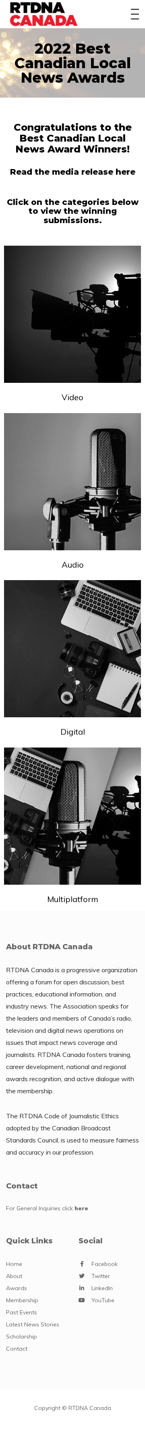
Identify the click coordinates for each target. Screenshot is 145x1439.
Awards (16, 1288)
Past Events (21, 1312)
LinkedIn (102, 1288)
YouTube (102, 1300)
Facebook (104, 1264)
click (75, 1208)
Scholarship (21, 1336)
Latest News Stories (32, 1324)
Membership (22, 1300)
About (14, 1276)
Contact (16, 1348)
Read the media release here (72, 172)
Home (14, 1264)
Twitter (100, 1276)
